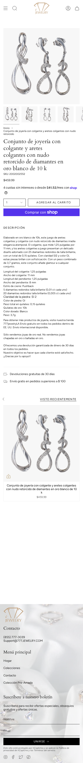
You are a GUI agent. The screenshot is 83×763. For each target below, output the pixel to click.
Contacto (9, 675)
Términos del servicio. (45, 750)
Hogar (7, 661)
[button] (14, 8)
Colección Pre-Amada (18, 683)
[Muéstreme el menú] (5, 8)
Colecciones (11, 668)
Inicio (6, 128)
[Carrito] (77, 8)
